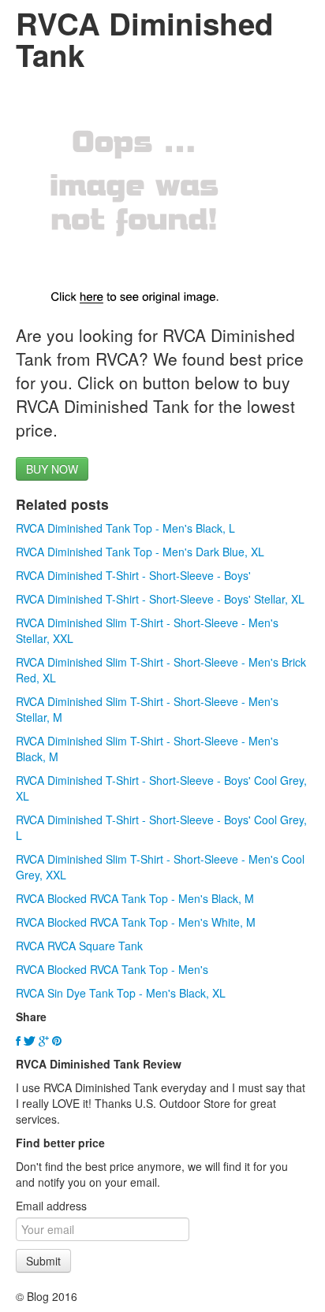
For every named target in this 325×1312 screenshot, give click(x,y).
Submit (43, 1261)
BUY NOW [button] (52, 469)
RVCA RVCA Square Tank (79, 945)
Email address (51, 1206)
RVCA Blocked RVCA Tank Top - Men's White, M (136, 922)
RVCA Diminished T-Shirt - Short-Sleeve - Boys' (133, 575)
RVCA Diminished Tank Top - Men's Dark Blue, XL (140, 551)
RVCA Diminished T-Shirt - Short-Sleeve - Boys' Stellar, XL (160, 599)
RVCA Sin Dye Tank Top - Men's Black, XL (121, 993)
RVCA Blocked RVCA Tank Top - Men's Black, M (135, 898)
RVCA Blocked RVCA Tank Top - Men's (112, 969)
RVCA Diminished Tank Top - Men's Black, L (125, 528)
